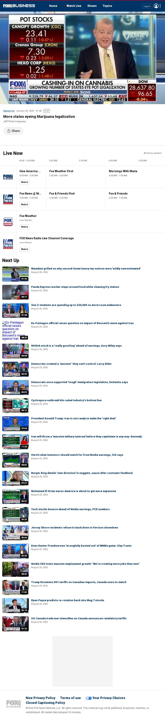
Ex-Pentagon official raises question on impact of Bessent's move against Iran (82, 323)
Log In (147, 6)
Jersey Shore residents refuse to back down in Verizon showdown (74, 527)
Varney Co (8, 111)
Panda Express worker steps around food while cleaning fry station (75, 286)
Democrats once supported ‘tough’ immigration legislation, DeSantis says (79, 382)
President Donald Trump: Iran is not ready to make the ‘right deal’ (73, 418)
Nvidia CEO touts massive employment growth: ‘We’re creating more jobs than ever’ (85, 563)
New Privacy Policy (40, 698)
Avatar (156, 5)
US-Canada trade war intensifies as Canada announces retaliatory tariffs (79, 618)
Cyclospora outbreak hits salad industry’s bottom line (66, 400)
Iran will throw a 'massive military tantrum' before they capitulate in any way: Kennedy (86, 436)
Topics (107, 5)
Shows (92, 5)
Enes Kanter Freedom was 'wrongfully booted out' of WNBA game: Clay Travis (81, 545)
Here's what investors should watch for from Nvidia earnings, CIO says (77, 454)
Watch (24, 182)
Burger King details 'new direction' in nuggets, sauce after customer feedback (82, 472)
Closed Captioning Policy (45, 703)
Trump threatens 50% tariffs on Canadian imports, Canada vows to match (78, 582)
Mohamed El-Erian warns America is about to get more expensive (73, 491)
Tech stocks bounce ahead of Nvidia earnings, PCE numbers (70, 509)
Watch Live (74, 5)
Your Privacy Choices (108, 698)
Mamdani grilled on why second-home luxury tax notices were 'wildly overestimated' (86, 268)
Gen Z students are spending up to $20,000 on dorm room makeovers (76, 305)
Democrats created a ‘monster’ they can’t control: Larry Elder (71, 363)
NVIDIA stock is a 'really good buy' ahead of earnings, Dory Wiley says (76, 345)
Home (53, 5)
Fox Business (19, 5)
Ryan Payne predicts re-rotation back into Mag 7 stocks (67, 600)
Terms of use (70, 698)
